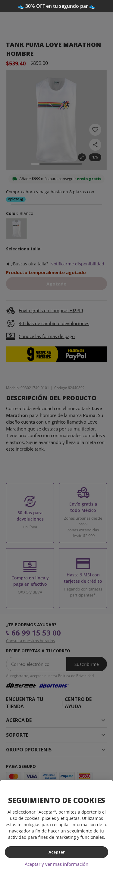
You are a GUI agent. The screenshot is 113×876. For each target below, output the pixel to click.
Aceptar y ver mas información (56, 864)
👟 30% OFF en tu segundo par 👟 (56, 6)
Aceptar (57, 852)
